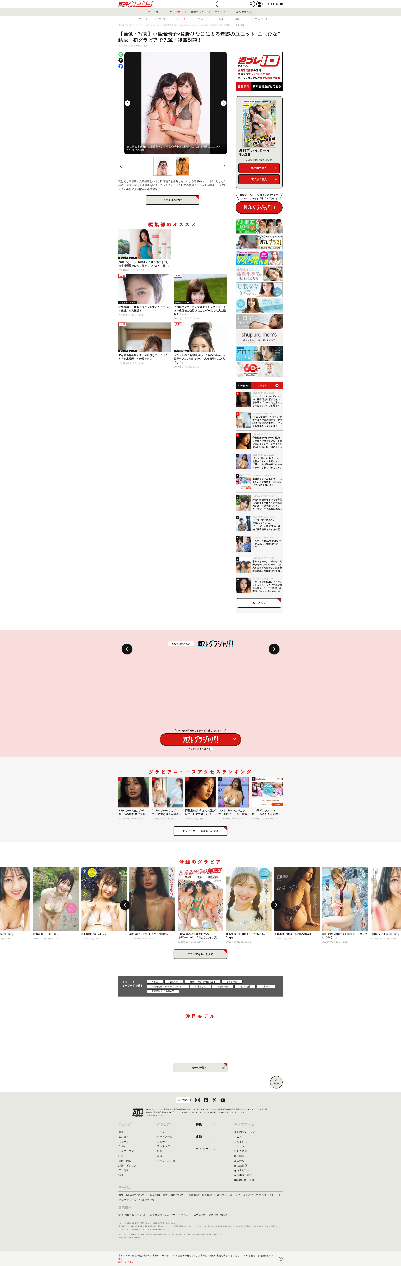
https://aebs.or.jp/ (155, 1115)
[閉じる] (281, 1259)
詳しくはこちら (126, 1262)
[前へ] (127, 103)
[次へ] (224, 103)
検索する (251, 4)
